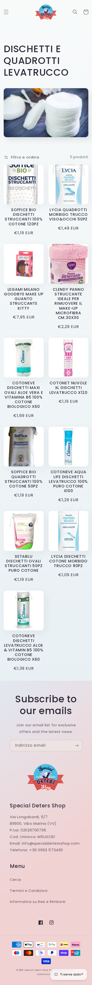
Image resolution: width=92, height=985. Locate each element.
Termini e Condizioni (29, 890)
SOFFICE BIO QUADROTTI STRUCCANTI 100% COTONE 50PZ (24, 479)
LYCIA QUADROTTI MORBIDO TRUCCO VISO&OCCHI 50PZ (68, 214)
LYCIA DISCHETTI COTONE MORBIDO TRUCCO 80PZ (68, 561)
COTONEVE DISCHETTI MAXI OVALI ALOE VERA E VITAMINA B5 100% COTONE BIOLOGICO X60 (23, 395)
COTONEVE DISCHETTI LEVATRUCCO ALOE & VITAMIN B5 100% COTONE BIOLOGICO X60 (23, 647)
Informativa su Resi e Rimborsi (38, 901)
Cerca (15, 879)
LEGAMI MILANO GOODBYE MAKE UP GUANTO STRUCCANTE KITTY (23, 299)
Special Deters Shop (36, 970)
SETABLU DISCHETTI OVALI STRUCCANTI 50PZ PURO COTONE (24, 563)
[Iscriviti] (76, 745)
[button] (6, 12)
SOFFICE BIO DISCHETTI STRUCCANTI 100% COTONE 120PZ (24, 216)
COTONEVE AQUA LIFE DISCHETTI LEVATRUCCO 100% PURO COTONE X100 (68, 481)
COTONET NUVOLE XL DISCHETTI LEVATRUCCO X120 (68, 388)
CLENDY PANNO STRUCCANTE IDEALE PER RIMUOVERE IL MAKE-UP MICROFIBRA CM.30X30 (68, 303)
